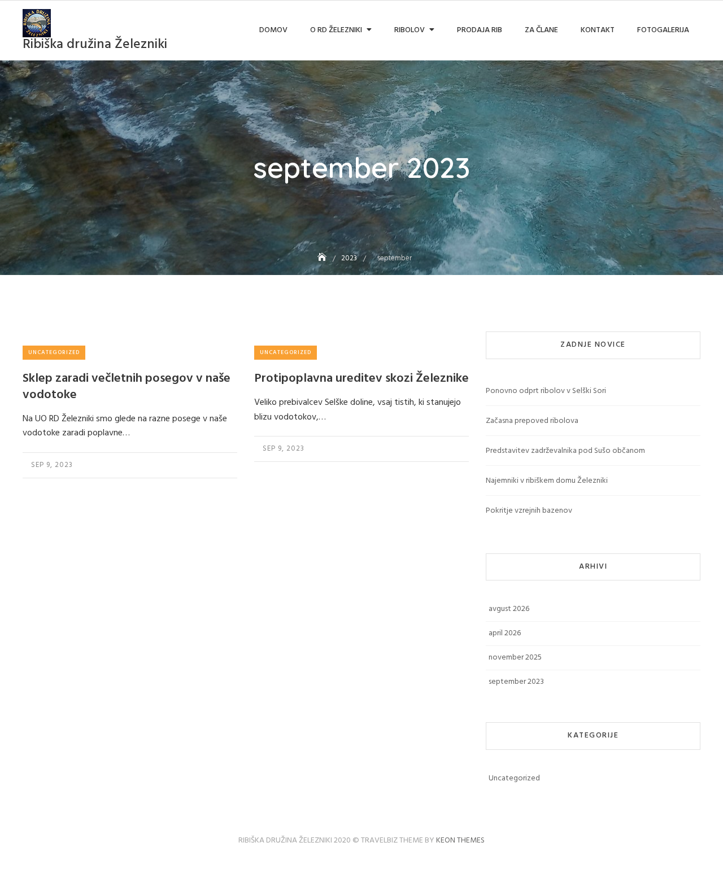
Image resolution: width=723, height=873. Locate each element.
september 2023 (516, 681)
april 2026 (505, 633)
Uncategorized (54, 352)
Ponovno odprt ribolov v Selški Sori (546, 391)
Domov (273, 30)
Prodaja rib (479, 30)
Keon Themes (460, 840)
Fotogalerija (663, 30)
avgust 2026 (509, 609)
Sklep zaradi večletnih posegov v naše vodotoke (126, 387)
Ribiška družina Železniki (95, 44)
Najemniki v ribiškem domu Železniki (547, 480)
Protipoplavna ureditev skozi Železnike (361, 379)
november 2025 (515, 657)
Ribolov (409, 30)
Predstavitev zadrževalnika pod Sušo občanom (565, 450)
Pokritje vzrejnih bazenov (529, 510)
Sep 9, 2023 (52, 465)
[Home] (323, 258)
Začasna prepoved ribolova (532, 420)
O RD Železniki (336, 30)
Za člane (541, 30)
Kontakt (598, 30)
